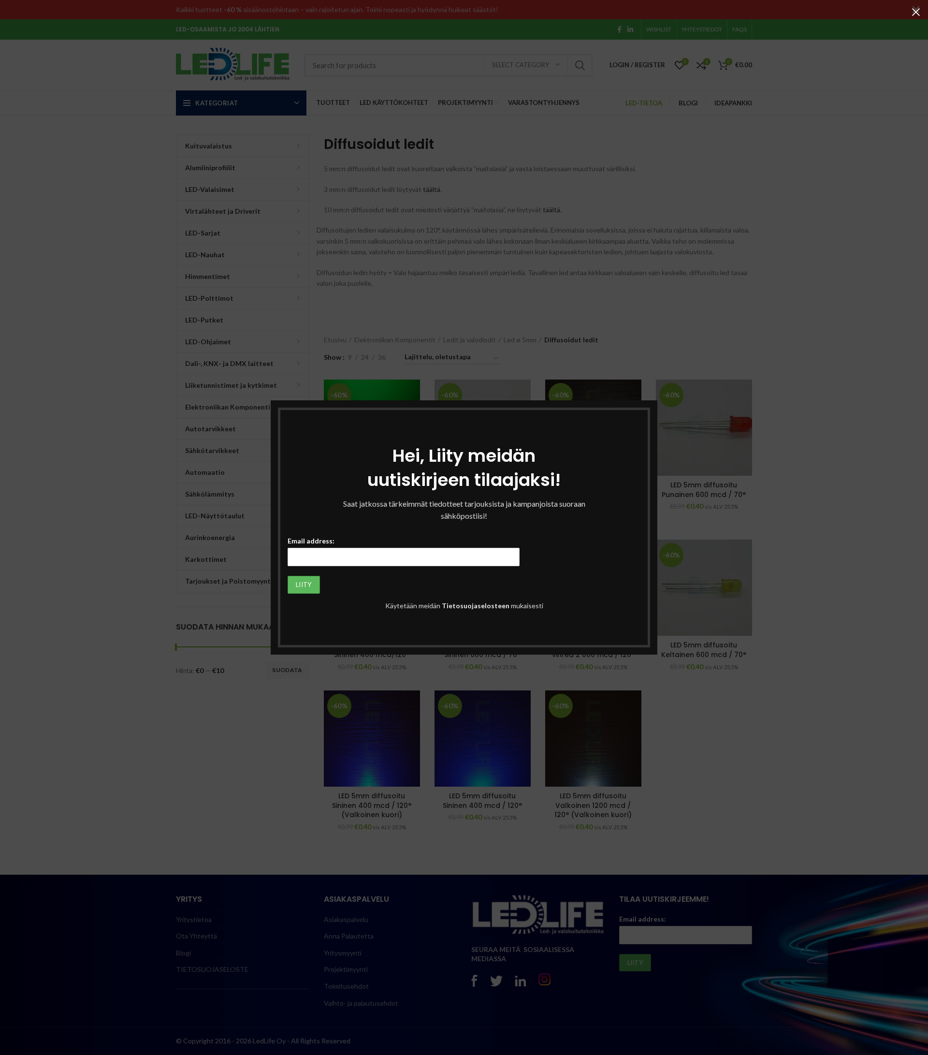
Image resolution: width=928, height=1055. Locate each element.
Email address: (311, 541)
